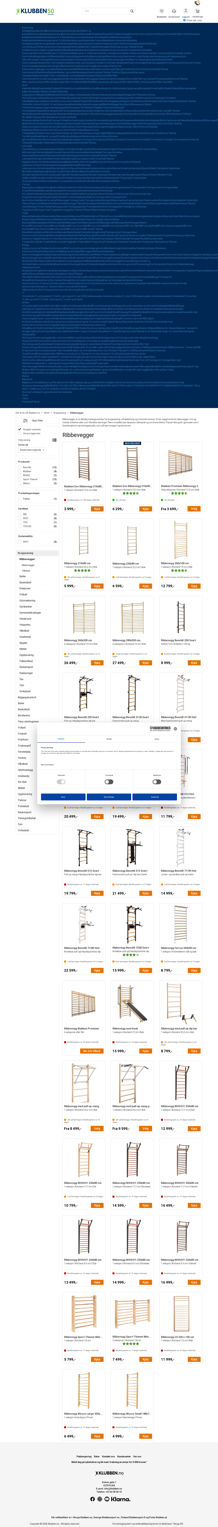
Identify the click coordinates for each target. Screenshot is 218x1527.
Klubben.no (34, 413)
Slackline (97, 155)
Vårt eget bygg (139, 369)
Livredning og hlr (162, 56)
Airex (32, 357)
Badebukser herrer (91, 37)
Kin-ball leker (154, 305)
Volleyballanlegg (186, 264)
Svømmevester (111, 43)
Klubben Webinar (147, 328)
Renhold (77, 34)
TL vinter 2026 (129, 296)
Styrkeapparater (59, 206)
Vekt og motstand (147, 79)
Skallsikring (142, 248)
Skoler (95, 337)
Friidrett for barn (49, 104)
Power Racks (44, 206)
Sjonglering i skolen (128, 331)
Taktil (117, 238)
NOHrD (26, 475)
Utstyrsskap (87, 126)
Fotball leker (47, 328)
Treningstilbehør (30, 133)
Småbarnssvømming (32, 50)
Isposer (118, 101)
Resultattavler (111, 264)
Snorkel (134, 321)
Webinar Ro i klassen (166, 328)
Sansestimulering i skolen (133, 353)
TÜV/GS (27, 526)
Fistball (94, 98)
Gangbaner (158, 216)
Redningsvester (80, 43)
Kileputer (78, 136)
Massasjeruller (107, 222)
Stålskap (62, 251)
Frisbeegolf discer (31, 401)
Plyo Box (77, 187)
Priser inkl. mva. (194, 20)
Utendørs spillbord (82, 277)
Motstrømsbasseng (39, 34)
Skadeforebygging (85, 315)
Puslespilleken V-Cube (107, 331)
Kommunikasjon (192, 216)
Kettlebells (35, 190)
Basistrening (45, 187)
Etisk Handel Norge (129, 382)
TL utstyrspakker (43, 296)
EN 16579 (70, 385)
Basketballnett (86, 94)
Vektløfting (86, 190)
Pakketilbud (186, 120)
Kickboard (30, 321)
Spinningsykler (178, 200)
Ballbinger (51, 258)
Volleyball (27, 142)
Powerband (72, 360)
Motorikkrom (28, 171)
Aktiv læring (28, 152)
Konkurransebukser (122, 37)
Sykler (70, 178)
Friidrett (26, 104)
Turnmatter (167, 123)
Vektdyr (116, 219)
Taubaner (191, 270)
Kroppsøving (28, 120)
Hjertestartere (47, 47)
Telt (82, 107)
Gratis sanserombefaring (64, 283)
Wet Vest (144, 344)
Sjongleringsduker (80, 174)
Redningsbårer (78, 47)
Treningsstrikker (164, 79)
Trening (26, 184)
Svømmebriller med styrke (155, 53)
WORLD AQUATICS (62, 389)
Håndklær (78, 69)
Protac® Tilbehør (94, 229)
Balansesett (52, 155)
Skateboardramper (178, 258)
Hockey (111, 110)
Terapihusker (135, 242)
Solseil (71, 274)
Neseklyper (82, 72)
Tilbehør (123, 43)
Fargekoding (74, 149)
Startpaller (87, 34)
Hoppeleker (64, 165)
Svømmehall (28, 56)
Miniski (82, 181)
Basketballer (45, 88)
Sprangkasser (76, 139)
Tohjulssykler (126, 178)
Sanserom (27, 235)
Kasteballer (103, 88)
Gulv (114, 210)
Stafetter (138, 149)
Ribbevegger (210, 120)
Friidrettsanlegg (103, 258)
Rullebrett (94, 216)
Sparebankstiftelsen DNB (159, 347)
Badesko (132, 40)
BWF (46, 385)
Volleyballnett (50, 142)
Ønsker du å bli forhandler (91, 289)
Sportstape (169, 101)
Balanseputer (63, 216)
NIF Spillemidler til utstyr (82, 347)
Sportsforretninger (94, 366)
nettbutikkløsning (143, 1524)
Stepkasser (126, 187)
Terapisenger (110, 242)
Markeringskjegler (117, 133)
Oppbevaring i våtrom (129, 126)
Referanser (67, 34)
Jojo (50, 174)
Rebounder (149, 133)
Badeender (37, 75)
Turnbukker (145, 139)
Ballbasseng (41, 171)
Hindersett (118, 120)
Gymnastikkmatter (77, 123)
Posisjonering (97, 242)
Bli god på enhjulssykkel (45, 331)
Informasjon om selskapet (47, 369)
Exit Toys (194, 366)
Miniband (53, 360)
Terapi (25, 213)
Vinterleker (27, 181)
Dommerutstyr (63, 101)
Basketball (44, 94)
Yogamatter (44, 210)
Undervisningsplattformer (159, 63)
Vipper (199, 270)
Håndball (26, 114)
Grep (104, 206)
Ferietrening (73, 357)
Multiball (173, 305)
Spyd (121, 104)
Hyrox (35, 360)
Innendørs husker (56, 171)
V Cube (168, 174)
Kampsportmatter (115, 123)
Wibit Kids (87, 82)
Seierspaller (162, 258)
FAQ (41, 373)
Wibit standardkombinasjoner (107, 82)
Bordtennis (149, 94)
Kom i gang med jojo (86, 331)
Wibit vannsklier (165, 82)
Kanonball (92, 88)
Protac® (70, 219)
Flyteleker (91, 75)
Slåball (65, 309)
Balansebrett (36, 216)
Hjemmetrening (30, 200)
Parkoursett (36, 203)
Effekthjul (81, 235)
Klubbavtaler (41, 321)
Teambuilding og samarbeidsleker (39, 149)
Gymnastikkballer (78, 88)
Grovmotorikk (114, 216)
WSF (93, 389)
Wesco (26, 483)
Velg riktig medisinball (85, 363)
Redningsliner (104, 47)
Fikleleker (41, 219)
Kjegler (156, 120)
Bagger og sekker (47, 69)
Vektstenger (106, 190)
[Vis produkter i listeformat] (54, 440)
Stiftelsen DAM (139, 347)
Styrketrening (93, 328)
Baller (25, 88)
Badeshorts (106, 37)
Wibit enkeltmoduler (55, 82)
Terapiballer (28, 242)
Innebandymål (161, 114)
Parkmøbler (97, 277)
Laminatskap (73, 251)
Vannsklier (172, 34)
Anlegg (25, 31)
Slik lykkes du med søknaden (83, 350)
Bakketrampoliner (47, 274)
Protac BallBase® (61, 226)
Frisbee (44, 165)
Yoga (39, 197)
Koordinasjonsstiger (90, 133)
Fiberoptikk (91, 235)
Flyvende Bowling (100, 305)
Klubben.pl (161, 1517)
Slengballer (145, 88)
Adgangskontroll (37, 31)
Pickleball (152, 126)
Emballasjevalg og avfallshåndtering (90, 382)
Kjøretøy (90, 178)
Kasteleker (90, 152)
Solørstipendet (62, 347)
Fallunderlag (57, 168)
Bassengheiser (54, 254)
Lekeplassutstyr (30, 168)
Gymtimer (59, 341)
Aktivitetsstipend (46, 347)
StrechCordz (137, 69)
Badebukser (28, 37)
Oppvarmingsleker (35, 309)
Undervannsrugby (115, 59)
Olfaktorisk (93, 238)
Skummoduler (50, 139)
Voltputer (194, 139)
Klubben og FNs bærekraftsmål (56, 382)
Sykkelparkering (111, 277)
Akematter (47, 181)
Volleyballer (62, 91)
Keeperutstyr (128, 101)
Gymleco (98, 357)
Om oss (137, 1456)
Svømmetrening (30, 69)
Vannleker (147, 50)
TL (23, 293)
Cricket (82, 98)
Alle (41, 366)
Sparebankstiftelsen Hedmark (150, 350)
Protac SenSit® (60, 229)
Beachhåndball (38, 114)
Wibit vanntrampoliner (146, 82)
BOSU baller (41, 357)
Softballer (167, 88)
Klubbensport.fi (137, 1517)
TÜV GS (49, 389)
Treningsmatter (154, 187)
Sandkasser (62, 274)
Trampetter (120, 139)
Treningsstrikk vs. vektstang (44, 363)
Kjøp (97, 508)
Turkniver (108, 107)
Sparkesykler (113, 178)
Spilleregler (133, 341)
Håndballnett (75, 114)
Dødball (88, 305)
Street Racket (117, 309)
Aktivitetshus (40, 261)
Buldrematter (45, 123)
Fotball (25, 101)
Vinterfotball (123, 328)
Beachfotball (49, 101)
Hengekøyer (37, 107)
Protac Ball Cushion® (41, 226)
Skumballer (89, 158)
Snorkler (127, 69)
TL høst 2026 (80, 296)
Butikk (79, 254)
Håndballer (33, 88)
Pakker (26, 499)
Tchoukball (170, 98)
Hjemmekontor (110, 357)
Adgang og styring (31, 248)
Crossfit (26, 190)
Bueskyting (73, 98)
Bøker (50, 152)
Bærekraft (27, 379)
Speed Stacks (118, 149)
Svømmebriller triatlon (180, 53)
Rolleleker (141, 270)
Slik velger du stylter (168, 331)
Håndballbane (53, 264)
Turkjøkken (97, 107)
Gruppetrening (29, 197)
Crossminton (62, 130)
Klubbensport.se (110, 1517)
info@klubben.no (113, 1488)
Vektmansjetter (89, 194)
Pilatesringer (155, 203)
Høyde (67, 104)
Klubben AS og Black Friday (160, 369)
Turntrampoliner (181, 139)
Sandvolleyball (81, 142)
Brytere (72, 235)
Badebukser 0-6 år (54, 37)
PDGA (173, 385)
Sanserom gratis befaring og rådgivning (175, 235)
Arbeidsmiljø (178, 382)
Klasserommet (85, 341)
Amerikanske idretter (51, 98)
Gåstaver (40, 232)
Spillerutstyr (157, 101)
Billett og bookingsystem (76, 248)
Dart (88, 98)
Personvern (80, 373)
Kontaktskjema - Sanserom (46, 286)
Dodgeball (56, 88)
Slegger (115, 104)
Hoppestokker (78, 155)
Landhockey (136, 110)
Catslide (51, 357)
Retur (54, 373)
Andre (116, 181)
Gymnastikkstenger (103, 120)
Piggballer (72, 242)
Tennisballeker (156, 309)
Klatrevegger (70, 203)
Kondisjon (53, 197)
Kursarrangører (102, 66)
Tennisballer (34, 91)
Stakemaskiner (151, 200)
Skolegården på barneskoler (49, 280)
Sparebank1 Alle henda (57, 350)
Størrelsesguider (30, 344)
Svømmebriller (29, 53)
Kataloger (134, 328)
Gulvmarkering (74, 120)
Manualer (45, 190)
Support (152, 248)
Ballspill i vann (68, 75)
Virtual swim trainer (191, 63)
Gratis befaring (40, 235)
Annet (140, 47)
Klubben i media (124, 369)
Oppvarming (99, 341)
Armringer (44, 43)
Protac (113, 344)
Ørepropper (139, 72)
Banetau (50, 31)
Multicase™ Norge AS (172, 1524)
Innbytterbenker (136, 258)
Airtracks (33, 123)
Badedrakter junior (73, 40)
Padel (72, 130)
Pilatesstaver (180, 203)
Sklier (153, 168)
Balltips (59, 312)
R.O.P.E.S (100, 360)
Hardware (161, 248)
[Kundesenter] (174, 11)
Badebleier (39, 37)
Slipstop (126, 321)
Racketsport (198, 120)
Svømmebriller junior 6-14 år (77, 53)
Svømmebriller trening (103, 53)
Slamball (76, 190)
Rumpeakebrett (105, 181)
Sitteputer (90, 219)
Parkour (144, 126)
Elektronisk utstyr (114, 56)
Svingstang (100, 139)
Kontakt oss (33, 373)
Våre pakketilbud (147, 366)
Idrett (24, 85)
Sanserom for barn (91, 353)
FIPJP (145, 385)
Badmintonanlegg (69, 261)
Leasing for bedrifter (96, 373)
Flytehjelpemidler (30, 43)
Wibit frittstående (74, 82)
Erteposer (56, 120)
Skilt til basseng (77, 59)
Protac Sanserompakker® (172, 226)
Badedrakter (28, 40)
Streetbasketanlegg (198, 258)
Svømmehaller (111, 366)
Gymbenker (88, 120)
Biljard (65, 98)
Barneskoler (49, 366)
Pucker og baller (164, 110)
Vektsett (96, 190)
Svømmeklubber (30, 63)
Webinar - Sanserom (187, 328)
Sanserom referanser (52, 238)
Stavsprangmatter (152, 123)
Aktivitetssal (53, 261)
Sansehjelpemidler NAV (49, 353)
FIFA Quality (80, 328)
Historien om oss (68, 369)
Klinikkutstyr (127, 216)
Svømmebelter (95, 43)
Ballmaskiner (77, 258)
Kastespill (74, 165)
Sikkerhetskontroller (32, 289)
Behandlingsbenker (53, 110)
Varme (104, 110)
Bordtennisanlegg (111, 261)
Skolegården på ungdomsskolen (79, 280)
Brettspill (47, 178)
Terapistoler (148, 242)
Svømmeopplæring (31, 66)
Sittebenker (108, 251)
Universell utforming (139, 34)
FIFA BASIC (101, 385)
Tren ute (144, 360)
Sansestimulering (72, 238)
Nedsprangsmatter (133, 123)
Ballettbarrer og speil (46, 136)
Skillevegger (86, 251)
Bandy (118, 110)
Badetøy (116, 318)
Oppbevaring (55, 34)
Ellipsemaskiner (119, 200)
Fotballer (65, 88)
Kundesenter (124, 1456)
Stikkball (176, 88)
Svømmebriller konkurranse (128, 53)
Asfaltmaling (40, 152)
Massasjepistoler (91, 222)
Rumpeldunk (87, 149)
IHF (156, 385)
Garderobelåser (129, 248)
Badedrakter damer (93, 40)
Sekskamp (174, 366)
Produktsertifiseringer (33, 385)
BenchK (27, 467)
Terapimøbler (83, 242)
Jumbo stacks (132, 305)
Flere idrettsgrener (31, 98)
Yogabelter (68, 210)
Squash (88, 130)
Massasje (27, 222)
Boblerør (64, 235)
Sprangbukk (63, 139)
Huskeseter (110, 270)
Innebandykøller (146, 114)
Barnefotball (35, 328)
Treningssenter (50, 289)
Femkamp (185, 366)
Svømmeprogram (72, 325)
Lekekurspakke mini (97, 296)
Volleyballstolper (65, 142)
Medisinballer (66, 187)
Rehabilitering (29, 232)
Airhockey (40, 305)
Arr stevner (35, 104)
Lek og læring (28, 305)
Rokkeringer (85, 165)
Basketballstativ (101, 94)
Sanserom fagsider (31, 238)
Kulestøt (86, 104)
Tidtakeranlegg (121, 34)
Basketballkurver (70, 94)
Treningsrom (165, 277)
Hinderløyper (83, 168)
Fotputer (50, 219)
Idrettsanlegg (108, 101)
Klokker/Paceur (102, 254)
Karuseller (107, 168)
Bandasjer (38, 110)
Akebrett (37, 181)
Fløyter (59, 133)
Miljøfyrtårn (114, 382)
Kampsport (126, 98)
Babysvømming (49, 66)
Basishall (82, 261)
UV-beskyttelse (134, 50)
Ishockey (125, 110)
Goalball (134, 312)
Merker (25, 376)
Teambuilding (150, 149)
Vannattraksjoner (158, 34)
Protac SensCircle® (43, 229)
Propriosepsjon (106, 238)
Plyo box (67, 190)
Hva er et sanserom (42, 283)
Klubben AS (28, 369)
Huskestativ (96, 168)
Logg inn (186, 11)
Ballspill (51, 312)
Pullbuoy (118, 69)
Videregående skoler (129, 366)
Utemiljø (26, 277)
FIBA (93, 385)
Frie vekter (27, 194)
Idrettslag (103, 337)
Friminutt (42, 341)
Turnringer (168, 139)
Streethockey (149, 110)
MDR (167, 385)
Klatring (143, 98)
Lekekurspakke (114, 296)
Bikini (105, 40)
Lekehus (126, 168)
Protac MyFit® (134, 226)
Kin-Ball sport (36, 117)
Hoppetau (129, 120)
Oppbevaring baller (51, 126)
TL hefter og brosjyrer (63, 296)
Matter (163, 120)
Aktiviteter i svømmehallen (46, 318)
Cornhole (70, 305)
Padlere (98, 69)
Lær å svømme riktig (95, 321)
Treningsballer (139, 187)
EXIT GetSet (61, 357)
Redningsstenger (119, 47)
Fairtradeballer (64, 392)
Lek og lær (27, 146)
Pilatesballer (129, 203)
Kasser (38, 126)
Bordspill (30, 178)
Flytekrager (66, 43)
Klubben (27, 471)
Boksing (77, 312)
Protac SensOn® (77, 229)
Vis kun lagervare (31, 433)
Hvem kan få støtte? (108, 350)
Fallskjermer (62, 149)
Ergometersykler (135, 200)
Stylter (105, 155)
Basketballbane (94, 261)
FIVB (150, 385)
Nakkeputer (60, 219)
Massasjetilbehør (123, 222)
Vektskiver (111, 194)
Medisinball (43, 360)
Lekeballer (121, 88)
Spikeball (129, 149)
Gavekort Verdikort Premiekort (102, 63)
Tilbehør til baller (48, 91)
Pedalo (85, 216)
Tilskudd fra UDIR (126, 350)
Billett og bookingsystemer (73, 56)
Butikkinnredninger (96, 56)
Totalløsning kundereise (52, 248)
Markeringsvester (135, 133)
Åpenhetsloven (146, 382)
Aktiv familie (162, 366)
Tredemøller (192, 200)
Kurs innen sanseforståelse (73, 286)
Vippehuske (174, 168)
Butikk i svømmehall (60, 337)
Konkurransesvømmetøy (60, 321)
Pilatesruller (168, 203)
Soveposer (74, 107)
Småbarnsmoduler (85, 171)
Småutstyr (90, 59)
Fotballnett (95, 101)
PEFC (178, 385)
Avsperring (40, 258)
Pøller (181, 216)
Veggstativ (130, 94)
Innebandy (116, 114)
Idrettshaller (28, 261)
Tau (21, 679)
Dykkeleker (80, 75)
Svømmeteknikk (152, 69)
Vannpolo (152, 59)
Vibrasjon (135, 238)
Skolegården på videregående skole (113, 280)
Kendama (71, 331)
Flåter (110, 75)
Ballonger (37, 158)
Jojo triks (61, 331)
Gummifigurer (70, 168)
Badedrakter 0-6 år (54, 40)
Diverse (176, 79)
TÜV (43, 389)
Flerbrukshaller (127, 261)
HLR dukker (92, 47)
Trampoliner (125, 162)
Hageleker (27, 162)
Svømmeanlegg (30, 254)
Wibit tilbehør (128, 82)
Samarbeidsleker (102, 149)
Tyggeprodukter (103, 219)
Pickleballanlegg (95, 264)
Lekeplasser (28, 267)
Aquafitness (77, 318)
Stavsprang (137, 104)
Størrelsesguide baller (105, 315)
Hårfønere (97, 251)
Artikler (25, 302)
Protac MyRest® (150, 226)
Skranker (38, 139)
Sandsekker (64, 194)
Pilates (45, 197)
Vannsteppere (119, 79)
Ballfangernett (36, 101)
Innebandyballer (130, 114)
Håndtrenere (51, 232)
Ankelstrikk (65, 318)
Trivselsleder (28, 296)
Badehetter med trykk (50, 63)
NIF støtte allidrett (103, 347)
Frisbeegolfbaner (119, 258)
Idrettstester (153, 312)
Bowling (39, 178)
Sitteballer (80, 219)
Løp (99, 104)
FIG (140, 385)
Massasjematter (74, 222)
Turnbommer (132, 139)
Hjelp (24, 373)
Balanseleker (39, 155)
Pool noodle (40, 79)
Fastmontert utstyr (132, 56)
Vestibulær (125, 238)
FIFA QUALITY (113, 385)
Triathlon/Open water (122, 72)
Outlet (25, 395)
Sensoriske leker (155, 238)
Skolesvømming (86, 66)
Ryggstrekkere (139, 222)
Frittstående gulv (60, 123)
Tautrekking (129, 309)
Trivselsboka (177, 296)
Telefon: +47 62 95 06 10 (109, 1492)
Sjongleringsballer (62, 174)
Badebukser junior (73, 37)
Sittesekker (123, 242)
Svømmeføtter (95, 72)
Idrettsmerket (71, 341)
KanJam (143, 305)
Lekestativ (136, 168)
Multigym (33, 206)
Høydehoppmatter (96, 123)
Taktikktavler (181, 101)
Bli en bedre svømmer (131, 318)
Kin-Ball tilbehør (50, 117)
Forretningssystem (122, 1524)
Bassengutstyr (61, 31)
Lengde (94, 104)
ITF (159, 385)
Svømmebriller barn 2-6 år (50, 53)
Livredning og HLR (31, 47)
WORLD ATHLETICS (81, 389)
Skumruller (32, 210)
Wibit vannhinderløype (81, 337)
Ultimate (168, 309)
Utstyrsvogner (100, 126)
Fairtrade (86, 385)
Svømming (27, 27)
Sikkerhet (145, 168)
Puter (175, 216)
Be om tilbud (91, 1051)
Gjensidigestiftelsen (122, 347)
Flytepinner (101, 75)
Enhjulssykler (64, 155)
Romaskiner (165, 200)
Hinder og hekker (71, 133)
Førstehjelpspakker (72, 110)
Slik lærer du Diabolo (148, 331)
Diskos (61, 104)
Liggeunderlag (50, 107)
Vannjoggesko (92, 79)
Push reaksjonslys (87, 360)
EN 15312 (60, 385)
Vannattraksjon (205, 254)
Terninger (107, 152)
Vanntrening (28, 79)
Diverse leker (34, 165)
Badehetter (43, 72)
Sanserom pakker (138, 235)
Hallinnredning (39, 264)
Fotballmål (85, 101)
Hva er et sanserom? (71, 353)
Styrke (61, 197)
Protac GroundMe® (80, 226)
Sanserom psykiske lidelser (140, 283)
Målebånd (106, 104)
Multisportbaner (143, 101)
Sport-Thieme (30, 479)
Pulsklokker (87, 187)
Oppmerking (150, 258)
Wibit (115, 75)
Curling (55, 178)
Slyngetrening (113, 187)
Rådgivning (128, 254)
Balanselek (27, 155)
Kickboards (88, 69)
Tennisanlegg (143, 264)
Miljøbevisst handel (31, 382)
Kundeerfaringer (85, 369)
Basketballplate (117, 94)
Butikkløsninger (113, 248)
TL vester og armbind (72, 299)
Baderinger (55, 43)
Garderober (75, 31)
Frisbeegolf (103, 98)
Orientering (152, 98)
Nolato (99, 344)
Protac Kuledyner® (117, 226)
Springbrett (89, 139)
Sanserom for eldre (110, 353)
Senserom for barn (87, 283)
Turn (24, 136)
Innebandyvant (175, 114)
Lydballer (38, 242)
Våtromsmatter (165, 59)
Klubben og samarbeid (104, 369)
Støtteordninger (30, 347)
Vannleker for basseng (135, 59)
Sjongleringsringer (117, 174)
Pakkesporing (84, 1456)
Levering (47, 373)
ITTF (163, 385)
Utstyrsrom (172, 264)
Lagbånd (104, 133)
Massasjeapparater (41, 222)
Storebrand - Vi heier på (184, 347)
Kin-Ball (112, 88)
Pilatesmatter (142, 203)
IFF (153, 385)
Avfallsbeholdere (39, 277)
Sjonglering (27, 174)
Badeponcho (95, 50)
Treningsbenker (94, 206)
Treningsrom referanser (134, 206)
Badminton (39, 130)
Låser (46, 194)
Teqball (122, 277)
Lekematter (70, 171)
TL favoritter (190, 296)
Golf (65, 178)
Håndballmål (63, 114)
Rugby (161, 98)
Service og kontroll (127, 264)
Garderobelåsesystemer (46, 251)
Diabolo (37, 174)
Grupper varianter (32, 429)
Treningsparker (114, 206)
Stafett (128, 104)
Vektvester (134, 194)
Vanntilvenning (97, 325)
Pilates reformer (114, 203)
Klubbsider (152, 43)
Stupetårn (108, 34)
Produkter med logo (39, 59)
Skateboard (101, 178)
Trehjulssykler (140, 178)
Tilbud (25, 398)
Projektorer (123, 235)
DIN (50, 385)
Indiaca (85, 114)
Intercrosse (114, 98)
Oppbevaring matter (71, 126)
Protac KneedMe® (99, 226)
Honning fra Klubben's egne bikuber (39, 392)
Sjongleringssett (134, 174)
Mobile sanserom (162, 283)
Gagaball (120, 305)
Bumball (61, 305)
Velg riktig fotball (108, 328)
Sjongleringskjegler (98, 174)
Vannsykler (132, 79)
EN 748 (78, 385)
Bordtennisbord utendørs (60, 277)
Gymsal (50, 341)
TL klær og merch (30, 299)
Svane (38, 389)
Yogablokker (57, 210)
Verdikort (70, 373)
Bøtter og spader (61, 181)
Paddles (109, 321)
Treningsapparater (77, 206)
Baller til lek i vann (52, 75)
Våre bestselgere (30, 366)
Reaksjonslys (99, 187)
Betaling (61, 373)
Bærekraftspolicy (163, 382)
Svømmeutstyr (29, 72)
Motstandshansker (75, 79)
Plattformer (116, 66)
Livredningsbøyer (62, 47)
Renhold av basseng (59, 59)
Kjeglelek (164, 305)
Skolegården (28, 280)
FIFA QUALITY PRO (129, 385)
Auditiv (84, 238)
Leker (104, 162)
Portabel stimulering (107, 235)
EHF (54, 385)
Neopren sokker (88, 344)
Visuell (143, 238)
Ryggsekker (63, 107)
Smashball (156, 88)
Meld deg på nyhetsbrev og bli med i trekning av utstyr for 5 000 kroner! (109, 1462)
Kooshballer (61, 242)
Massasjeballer (58, 222)
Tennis (95, 130)
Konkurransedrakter (118, 40)
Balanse (47, 162)
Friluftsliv (26, 107)
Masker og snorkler (67, 72)
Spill (24, 178)
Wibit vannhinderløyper (188, 34)
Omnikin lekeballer (67, 117)
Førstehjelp (27, 110)
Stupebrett (97, 34)
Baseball (61, 162)
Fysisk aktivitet (86, 357)
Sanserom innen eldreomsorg (112, 283)
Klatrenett (117, 168)
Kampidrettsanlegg (69, 264)
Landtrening (108, 69)
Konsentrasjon (29, 219)
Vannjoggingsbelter (137, 43)
